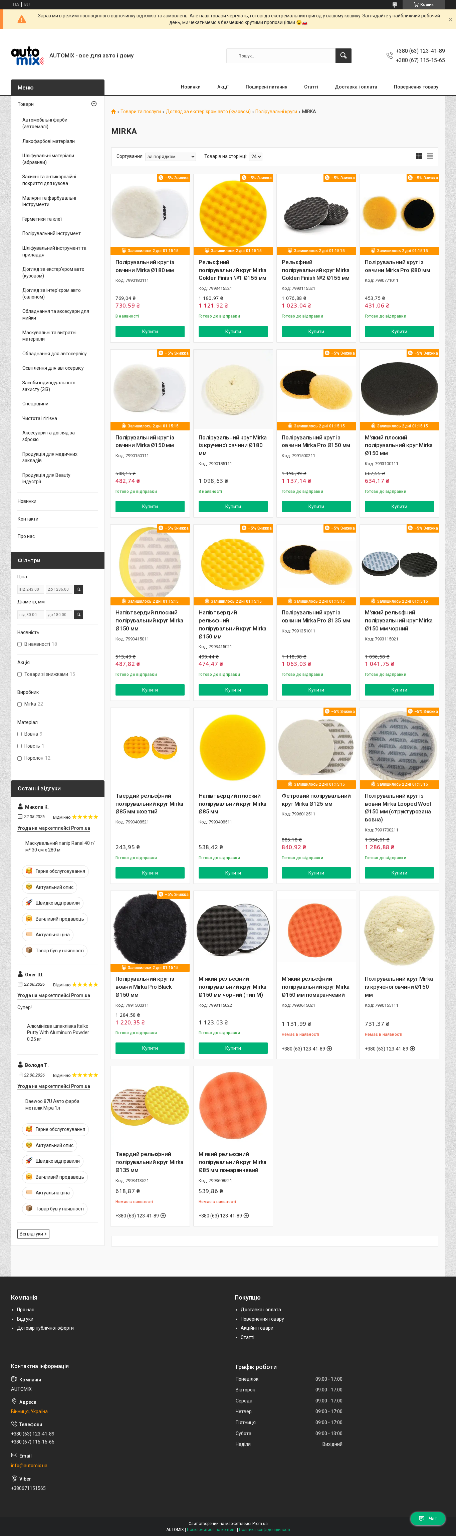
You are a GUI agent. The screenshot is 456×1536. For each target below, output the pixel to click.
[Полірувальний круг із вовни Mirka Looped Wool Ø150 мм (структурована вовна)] (399, 747)
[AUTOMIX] (27, 55)
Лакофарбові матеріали (48, 141)
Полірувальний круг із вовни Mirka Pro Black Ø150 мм (145, 986)
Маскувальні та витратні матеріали (49, 336)
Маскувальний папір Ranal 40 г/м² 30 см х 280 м (60, 846)
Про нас (26, 536)
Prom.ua (260, 1523)
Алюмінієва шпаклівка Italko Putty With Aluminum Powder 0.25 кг (58, 1032)
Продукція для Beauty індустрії (46, 478)
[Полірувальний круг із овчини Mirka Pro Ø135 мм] (316, 564)
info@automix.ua (29, 1465)
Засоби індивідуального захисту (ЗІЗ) (48, 386)
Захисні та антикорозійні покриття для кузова (49, 180)
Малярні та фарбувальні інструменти (49, 201)
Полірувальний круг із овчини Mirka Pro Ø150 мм (316, 441)
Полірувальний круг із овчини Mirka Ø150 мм (145, 441)
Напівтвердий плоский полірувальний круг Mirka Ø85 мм (232, 803)
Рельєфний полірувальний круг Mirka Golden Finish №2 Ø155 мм (316, 270)
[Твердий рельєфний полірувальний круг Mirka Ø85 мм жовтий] (150, 747)
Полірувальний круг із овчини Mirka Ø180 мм (145, 266)
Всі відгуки (31, 1233)
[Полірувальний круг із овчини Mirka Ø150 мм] (150, 389)
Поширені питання (266, 86)
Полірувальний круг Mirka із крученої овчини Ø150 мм (399, 986)
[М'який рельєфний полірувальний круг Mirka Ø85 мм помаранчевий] (233, 1105)
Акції (223, 86)
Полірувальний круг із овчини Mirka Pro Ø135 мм (316, 616)
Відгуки (25, 1319)
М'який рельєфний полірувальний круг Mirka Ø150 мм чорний (399, 620)
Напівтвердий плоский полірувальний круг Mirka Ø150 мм (149, 620)
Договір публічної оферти (45, 1328)
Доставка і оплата (356, 86)
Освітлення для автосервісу (53, 368)
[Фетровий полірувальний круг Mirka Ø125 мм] (316, 747)
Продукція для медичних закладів (49, 457)
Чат (433, 1518)
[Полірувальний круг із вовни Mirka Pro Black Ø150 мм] (150, 930)
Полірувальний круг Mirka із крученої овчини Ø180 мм (233, 445)
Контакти (28, 519)
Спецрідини (35, 403)
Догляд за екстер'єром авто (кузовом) (208, 111)
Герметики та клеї (42, 219)
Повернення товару (416, 86)
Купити (150, 331)
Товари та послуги (141, 111)
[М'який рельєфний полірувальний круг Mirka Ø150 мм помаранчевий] (316, 930)
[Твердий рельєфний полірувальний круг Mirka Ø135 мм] (150, 1105)
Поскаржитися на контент (211, 1529)
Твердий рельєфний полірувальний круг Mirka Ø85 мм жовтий (149, 803)
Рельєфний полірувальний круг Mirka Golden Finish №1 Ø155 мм (232, 270)
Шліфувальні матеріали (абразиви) (48, 159)
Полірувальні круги (276, 111)
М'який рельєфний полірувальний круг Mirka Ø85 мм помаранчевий (232, 1162)
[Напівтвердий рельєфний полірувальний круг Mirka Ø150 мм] (233, 564)
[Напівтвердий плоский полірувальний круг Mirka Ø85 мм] (233, 747)
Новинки (191, 86)
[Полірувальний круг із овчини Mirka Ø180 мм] (150, 213)
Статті (311, 86)
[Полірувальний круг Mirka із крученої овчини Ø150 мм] (399, 930)
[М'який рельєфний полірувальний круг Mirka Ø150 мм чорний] (399, 564)
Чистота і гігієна (39, 418)
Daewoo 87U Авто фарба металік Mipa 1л (52, 1105)
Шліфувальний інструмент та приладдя (54, 251)
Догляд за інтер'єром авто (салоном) (51, 293)
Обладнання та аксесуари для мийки (55, 315)
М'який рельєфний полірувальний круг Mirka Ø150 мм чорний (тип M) (232, 986)
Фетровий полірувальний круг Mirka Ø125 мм (316, 799)
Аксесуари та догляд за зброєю (48, 436)
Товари (26, 104)
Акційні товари (257, 1328)
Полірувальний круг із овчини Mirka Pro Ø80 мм (397, 266)
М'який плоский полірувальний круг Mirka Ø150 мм (399, 445)
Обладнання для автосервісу (54, 353)
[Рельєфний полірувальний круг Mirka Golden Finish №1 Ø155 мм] (233, 213)
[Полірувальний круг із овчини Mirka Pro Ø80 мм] (399, 213)
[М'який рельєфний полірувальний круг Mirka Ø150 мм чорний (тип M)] (233, 930)
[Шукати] (343, 55)
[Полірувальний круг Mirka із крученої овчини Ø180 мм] (233, 389)
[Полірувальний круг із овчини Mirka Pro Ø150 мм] (316, 389)
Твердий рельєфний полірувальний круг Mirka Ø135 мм (149, 1162)
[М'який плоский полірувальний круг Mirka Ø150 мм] (399, 389)
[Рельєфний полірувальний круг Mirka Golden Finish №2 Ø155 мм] (316, 213)
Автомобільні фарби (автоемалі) (44, 123)
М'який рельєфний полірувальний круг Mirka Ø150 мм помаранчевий (316, 986)
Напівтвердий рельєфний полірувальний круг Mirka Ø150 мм (232, 624)
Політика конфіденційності (264, 1529)
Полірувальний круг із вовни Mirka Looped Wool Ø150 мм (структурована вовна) (398, 807)
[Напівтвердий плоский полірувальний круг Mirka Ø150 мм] (150, 564)
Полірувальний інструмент (51, 233)
